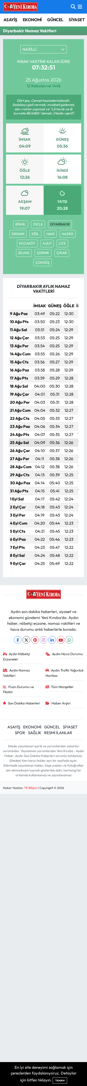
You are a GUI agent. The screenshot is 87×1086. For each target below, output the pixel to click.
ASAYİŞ (10, 19)
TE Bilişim (30, 788)
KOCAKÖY (27, 243)
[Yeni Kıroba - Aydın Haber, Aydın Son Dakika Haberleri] (20, 6)
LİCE (62, 243)
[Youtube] (60, 640)
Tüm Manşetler (62, 687)
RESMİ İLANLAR (58, 732)
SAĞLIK (34, 732)
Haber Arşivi (61, 703)
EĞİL (35, 234)
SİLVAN (23, 253)
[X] (26, 640)
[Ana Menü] (80, 6)
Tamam (59, 1080)
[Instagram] (43, 640)
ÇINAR (62, 253)
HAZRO (67, 234)
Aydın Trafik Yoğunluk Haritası (64, 672)
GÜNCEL (55, 19)
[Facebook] (18, 640)
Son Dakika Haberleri (24, 703)
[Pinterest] (35, 640)
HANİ (50, 234)
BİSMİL (20, 224)
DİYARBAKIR (60, 224)
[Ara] (73, 6)
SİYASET (77, 19)
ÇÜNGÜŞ (42, 262)
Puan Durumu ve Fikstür (18, 689)
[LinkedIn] (52, 640)
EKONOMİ (32, 19)
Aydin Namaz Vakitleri (16, 672)
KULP (47, 243)
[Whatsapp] (69, 640)
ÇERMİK (43, 253)
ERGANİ (18, 234)
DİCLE (38, 224)
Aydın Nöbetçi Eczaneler (16, 656)
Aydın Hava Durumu (67, 654)
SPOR (20, 732)
